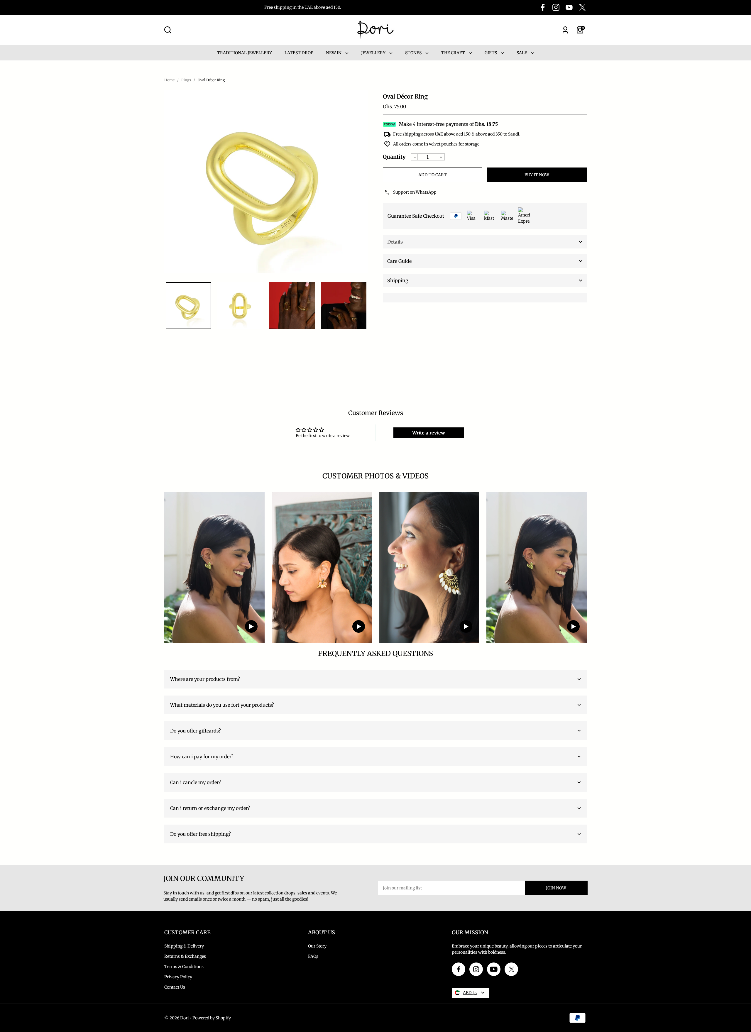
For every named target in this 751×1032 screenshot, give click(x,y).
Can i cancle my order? (195, 782)
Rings (186, 80)
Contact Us (174, 987)
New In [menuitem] (334, 52)
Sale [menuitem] (522, 52)
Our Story (317, 946)
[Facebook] (542, 7)
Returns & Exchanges (185, 956)
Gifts (491, 52)
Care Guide (399, 261)
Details (395, 242)
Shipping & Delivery (184, 946)
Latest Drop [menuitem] (299, 52)
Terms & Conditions (184, 966)
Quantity (394, 157)
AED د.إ (470, 992)
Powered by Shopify (211, 1018)
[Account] (565, 30)
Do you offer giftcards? (195, 731)
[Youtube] (569, 7)
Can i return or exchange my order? (210, 808)
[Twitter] (582, 7)
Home (169, 80)
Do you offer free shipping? (200, 834)
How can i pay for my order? (202, 756)
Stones (413, 52)
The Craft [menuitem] (453, 52)
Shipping (397, 280)
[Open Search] (167, 29)
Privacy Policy (178, 976)
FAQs (313, 956)
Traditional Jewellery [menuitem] (244, 52)
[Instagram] (556, 7)
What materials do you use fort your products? (222, 705)
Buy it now (537, 174)
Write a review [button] (428, 433)
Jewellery (373, 52)
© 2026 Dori (176, 1018)
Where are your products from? (205, 679)
